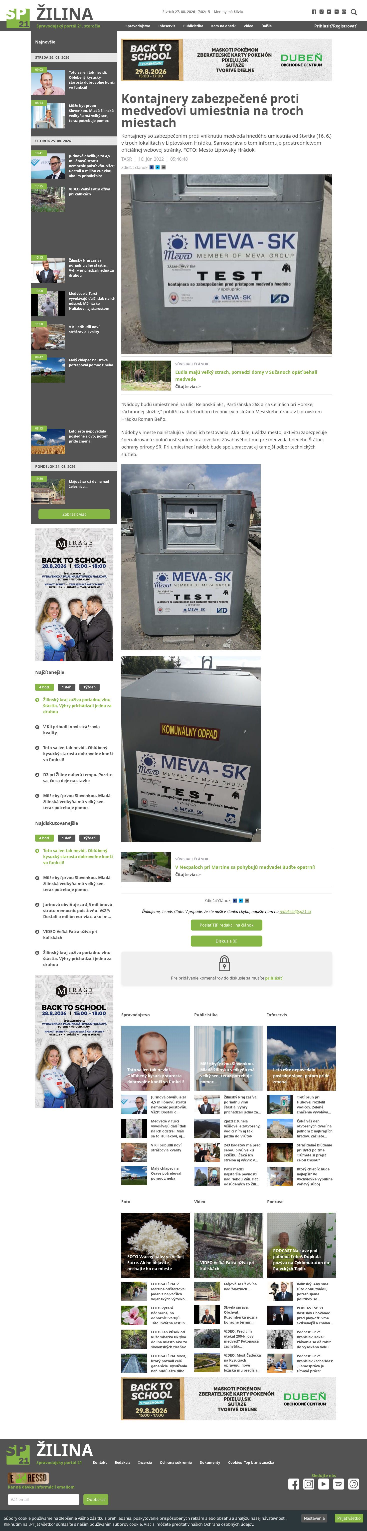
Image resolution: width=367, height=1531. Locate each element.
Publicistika (193, 25)
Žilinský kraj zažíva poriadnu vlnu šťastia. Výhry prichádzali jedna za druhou (77, 705)
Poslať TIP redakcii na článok (227, 925)
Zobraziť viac (74, 514)
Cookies (235, 1462)
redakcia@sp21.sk (295, 911)
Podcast (275, 1201)
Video (248, 25)
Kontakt (100, 1462)
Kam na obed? (223, 25)
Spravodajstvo (138, 25)
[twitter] (158, 167)
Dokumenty (210, 1462)
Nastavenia (314, 1518)
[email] (164, 167)
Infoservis (166, 25)
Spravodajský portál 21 (59, 1462)
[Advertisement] (74, 231)
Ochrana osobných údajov (228, 1524)
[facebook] (152, 167)
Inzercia (145, 1462)
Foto (125, 1201)
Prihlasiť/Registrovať (335, 26)
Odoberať (96, 1499)
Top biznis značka (259, 1462)
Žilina (64, 13)
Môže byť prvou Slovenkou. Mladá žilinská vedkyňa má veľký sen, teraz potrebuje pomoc (77, 801)
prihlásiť (273, 978)
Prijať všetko (349, 1518)
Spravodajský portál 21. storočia (68, 26)
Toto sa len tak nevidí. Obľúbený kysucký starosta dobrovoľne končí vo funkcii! (78, 753)
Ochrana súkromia (176, 1462)
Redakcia (122, 1462)
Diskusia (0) (226, 941)
